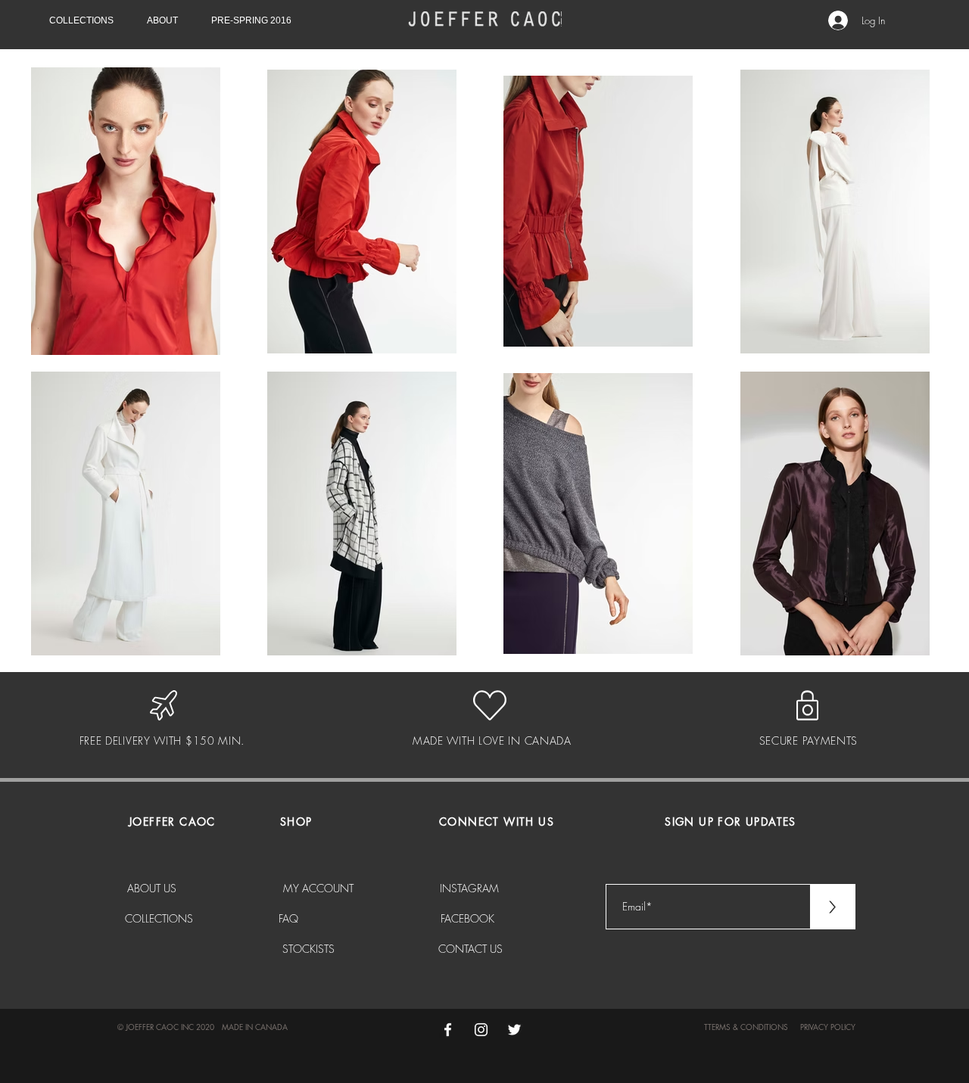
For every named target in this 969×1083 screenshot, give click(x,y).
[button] (87, 20)
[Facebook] (447, 1029)
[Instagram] (481, 1029)
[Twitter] (514, 1029)
